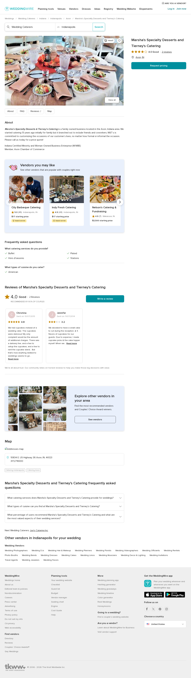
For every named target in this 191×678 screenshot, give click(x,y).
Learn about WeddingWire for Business (116, 627)
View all (112, 100)
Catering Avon (33, 470)
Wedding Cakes (68, 555)
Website (126, 8)
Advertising (10, 606)
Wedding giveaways (107, 589)
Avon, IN (140, 57)
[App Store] (154, 597)
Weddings (10, 18)
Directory (9, 638)
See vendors (95, 419)
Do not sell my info (14, 619)
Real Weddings (105, 602)
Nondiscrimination (13, 593)
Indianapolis (56, 18)
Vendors (73, 8)
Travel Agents (11, 560)
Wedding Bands (29, 555)
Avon (68, 18)
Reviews (36, 111)
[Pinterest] (160, 609)
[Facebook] (147, 609)
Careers (8, 597)
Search (99, 27)
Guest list (55, 589)
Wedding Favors (50, 560)
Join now (181, 8)
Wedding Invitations (159, 555)
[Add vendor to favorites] (119, 40)
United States (158, 624)
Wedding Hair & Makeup (59, 550)
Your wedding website (61, 580)
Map (49, 111)
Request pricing (158, 65)
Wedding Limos (87, 555)
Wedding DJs (38, 550)
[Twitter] (153, 609)
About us (9, 584)
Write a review (105, 298)
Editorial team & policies (16, 589)
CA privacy (10, 623)
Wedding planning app (108, 580)
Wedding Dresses (49, 555)
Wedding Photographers (16, 550)
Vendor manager (59, 597)
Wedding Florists (103, 550)
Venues (61, 8)
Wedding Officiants (151, 550)
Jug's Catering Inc (39, 530)
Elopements (146, 8)
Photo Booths (11, 555)
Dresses (86, 8)
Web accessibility (13, 627)
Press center (11, 602)
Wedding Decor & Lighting (133, 555)
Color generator (105, 597)
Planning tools (46, 8)
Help (53, 615)
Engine (54, 606)
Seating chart (57, 602)
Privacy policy (11, 615)
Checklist (55, 584)
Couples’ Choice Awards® (17, 647)
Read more (13, 359)
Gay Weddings (11, 651)
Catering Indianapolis (15, 470)
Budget (54, 593)
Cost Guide (56, 610)
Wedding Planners (83, 550)
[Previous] (9, 202)
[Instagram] (166, 609)
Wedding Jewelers (30, 560)
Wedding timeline (106, 593)
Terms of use (11, 610)
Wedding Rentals (172, 550)
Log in (171, 8)
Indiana (43, 18)
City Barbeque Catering (25, 207)
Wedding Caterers (27, 18)
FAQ (22, 111)
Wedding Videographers (126, 550)
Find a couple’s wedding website (113, 617)
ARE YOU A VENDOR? (175, 3)
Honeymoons (104, 606)
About (10, 111)
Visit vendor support (107, 632)
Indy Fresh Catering (64, 207)
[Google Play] (175, 597)
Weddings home (12, 580)
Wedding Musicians (108, 555)
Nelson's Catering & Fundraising (104, 209)
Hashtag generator (106, 584)
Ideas (97, 8)
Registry (108, 8)
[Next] (120, 202)
